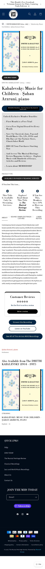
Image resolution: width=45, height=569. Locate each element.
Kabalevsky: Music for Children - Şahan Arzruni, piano (21, 418)
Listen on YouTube (22, 329)
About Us (7, 475)
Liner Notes (39, 217)
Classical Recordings (12, 464)
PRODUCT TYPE (7, 174)
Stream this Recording (22, 322)
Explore (4, 424)
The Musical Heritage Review (15, 458)
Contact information (22, 545)
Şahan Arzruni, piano (10, 350)
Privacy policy (23, 541)
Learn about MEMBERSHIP (19, 166)
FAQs (6, 447)
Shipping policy (9, 545)
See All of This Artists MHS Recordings (22, 336)
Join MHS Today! (10, 77)
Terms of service (35, 541)
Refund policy (12, 541)
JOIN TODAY (9, 453)
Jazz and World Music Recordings (16, 469)
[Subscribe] (36, 497)
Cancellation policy (37, 545)
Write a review (22, 311)
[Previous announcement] (4, 4)
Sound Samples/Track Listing (21, 217)
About (5, 217)
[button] (3, 14)
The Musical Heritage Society (18, 549)
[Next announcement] (40, 4)
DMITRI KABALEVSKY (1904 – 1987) (17, 24)
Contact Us (8, 480)
